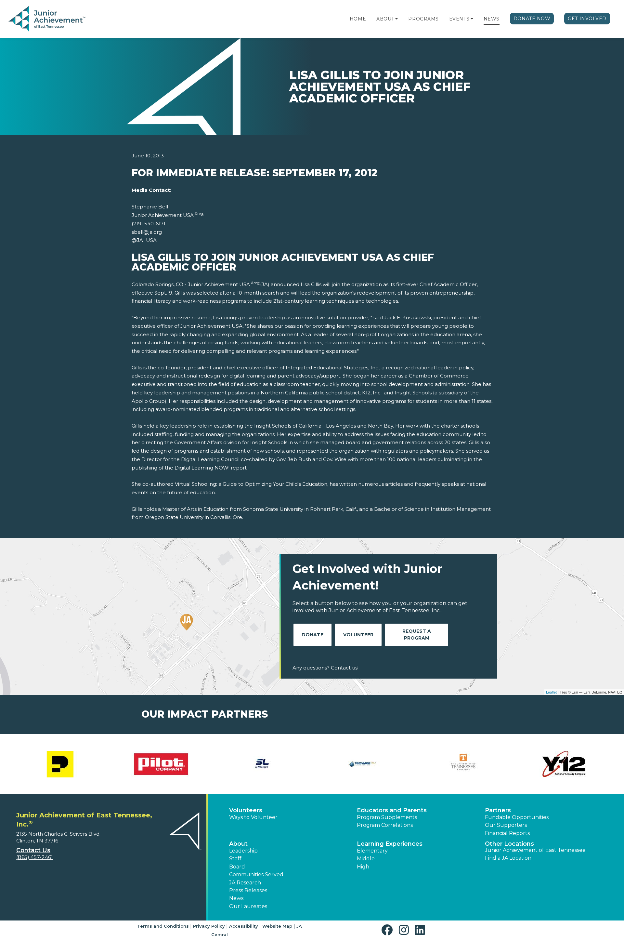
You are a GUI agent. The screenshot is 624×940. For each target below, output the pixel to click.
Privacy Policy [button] (209, 926)
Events (459, 19)
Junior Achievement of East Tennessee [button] (535, 850)
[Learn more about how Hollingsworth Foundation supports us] (362, 764)
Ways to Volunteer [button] (253, 817)
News (492, 19)
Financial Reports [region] (507, 833)
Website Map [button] (277, 926)
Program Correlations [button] (385, 825)
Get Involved (587, 18)
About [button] (238, 844)
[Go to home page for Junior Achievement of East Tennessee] (47, 19)
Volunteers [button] (245, 810)
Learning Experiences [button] (389, 844)
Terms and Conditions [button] (163, 926)
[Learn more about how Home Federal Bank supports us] (463, 764)
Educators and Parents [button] (392, 810)
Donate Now (532, 18)
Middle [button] (366, 858)
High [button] (363, 867)
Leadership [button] (243, 851)
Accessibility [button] (243, 926)
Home (358, 19)
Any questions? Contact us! (325, 668)
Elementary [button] (372, 851)
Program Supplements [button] (387, 817)
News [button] (236, 898)
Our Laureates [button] (248, 906)
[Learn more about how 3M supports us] (60, 764)
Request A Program (416, 634)
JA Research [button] (245, 883)
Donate (312, 635)
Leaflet (551, 692)
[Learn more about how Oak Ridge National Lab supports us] (563, 764)
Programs (423, 19)
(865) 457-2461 (34, 857)
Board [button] (237, 867)
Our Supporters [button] (506, 825)
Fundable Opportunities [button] (517, 817)
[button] (396, 19)
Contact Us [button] (33, 850)
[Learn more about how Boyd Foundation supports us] (160, 764)
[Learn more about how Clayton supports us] (261, 764)
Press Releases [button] (248, 890)
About (385, 19)
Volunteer (358, 635)
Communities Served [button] (256, 874)
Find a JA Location (508, 858)
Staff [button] (235, 858)
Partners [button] (498, 810)
